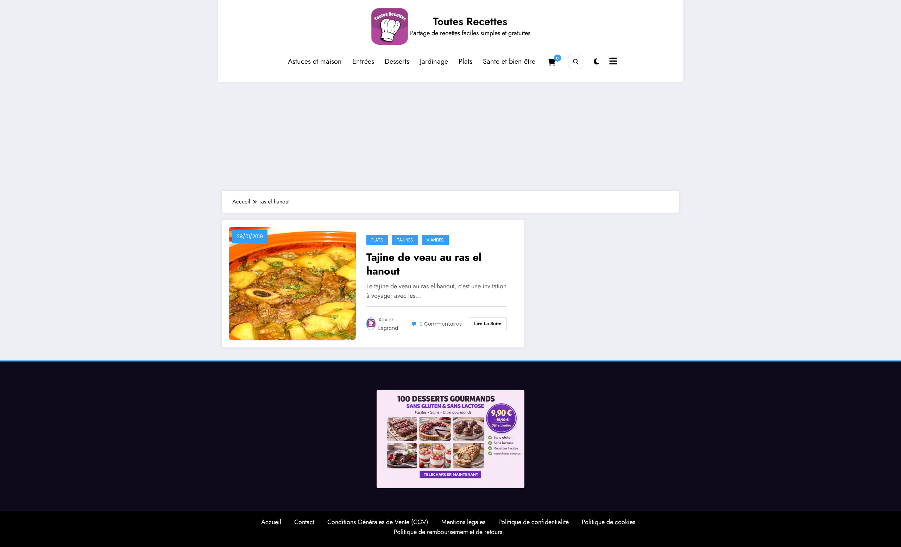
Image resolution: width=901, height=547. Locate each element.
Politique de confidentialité (533, 522)
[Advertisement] (450, 134)
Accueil (271, 522)
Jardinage (434, 61)
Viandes (435, 240)
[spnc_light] (596, 62)
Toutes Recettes (470, 21)
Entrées (363, 61)
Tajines (405, 240)
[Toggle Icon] (612, 62)
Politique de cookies (608, 522)
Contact (304, 522)
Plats (465, 61)
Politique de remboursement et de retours (448, 531)
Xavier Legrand (388, 324)
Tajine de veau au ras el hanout (423, 264)
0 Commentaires (441, 323)
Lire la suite (488, 323)
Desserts (397, 61)
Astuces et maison (315, 61)
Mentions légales (463, 522)
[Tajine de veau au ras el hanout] (292, 283)
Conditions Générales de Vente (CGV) (377, 522)
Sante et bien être (509, 61)
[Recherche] (575, 61)
